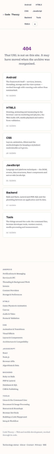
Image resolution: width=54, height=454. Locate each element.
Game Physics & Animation (15, 305)
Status (27, 24)
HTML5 (39, 5)
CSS (26, 11)
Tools (38, 18)
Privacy (38, 445)
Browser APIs (9, 361)
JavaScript (37, 11)
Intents (6, 286)
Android (28, 5)
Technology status (11, 445)
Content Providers (11, 290)
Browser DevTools (11, 412)
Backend (28, 18)
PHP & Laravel (9, 380)
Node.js (6, 357)
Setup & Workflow (10, 421)
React (5, 353)
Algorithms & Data (11, 365)
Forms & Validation (11, 318)
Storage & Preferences (12, 294)
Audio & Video (9, 314)
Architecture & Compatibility (15, 341)
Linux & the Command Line (15, 400)
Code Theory (12, 14)
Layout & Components (12, 337)
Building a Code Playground (15, 417)
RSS (44, 445)
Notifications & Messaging (14, 273)
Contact (30, 445)
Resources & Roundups (13, 408)
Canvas (6, 310)
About (22, 445)
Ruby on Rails (9, 376)
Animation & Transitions (14, 329)
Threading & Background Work (16, 282)
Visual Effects (8, 333)
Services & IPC (9, 277)
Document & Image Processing (16, 404)
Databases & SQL (10, 385)
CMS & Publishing (10, 389)
